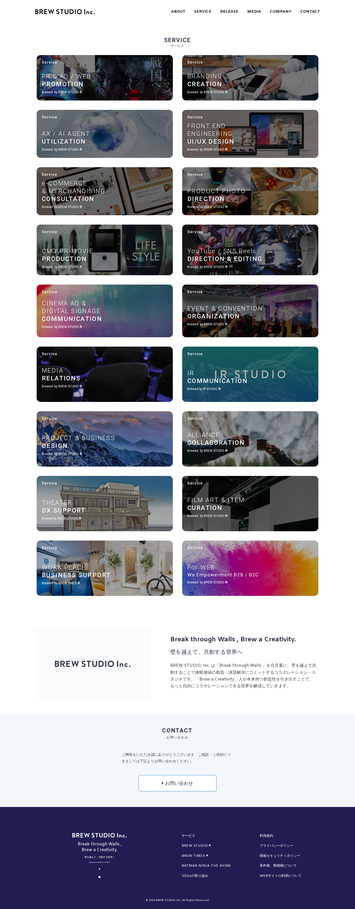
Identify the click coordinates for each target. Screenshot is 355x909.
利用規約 (266, 836)
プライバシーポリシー (276, 846)
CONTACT (310, 11)
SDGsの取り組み (195, 876)
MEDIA (254, 11)
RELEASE (229, 11)
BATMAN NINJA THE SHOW (206, 866)
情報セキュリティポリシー (280, 856)
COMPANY (280, 11)
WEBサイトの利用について (281, 876)
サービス (188, 836)
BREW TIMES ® (195, 856)
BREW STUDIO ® (196, 846)
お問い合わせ (178, 784)
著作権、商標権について (278, 866)
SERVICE (202, 11)
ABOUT (178, 11)
